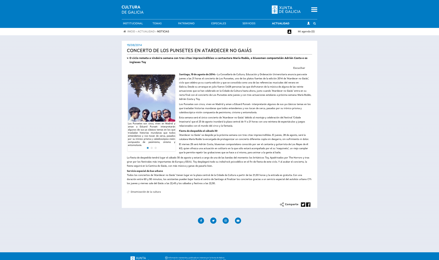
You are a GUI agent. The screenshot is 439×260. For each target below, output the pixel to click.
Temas (157, 23)
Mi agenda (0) (306, 31)
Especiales (218, 23)
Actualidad (280, 23)
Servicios (248, 23)
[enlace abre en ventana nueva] (303, 204)
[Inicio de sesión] (308, 24)
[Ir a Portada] (133, 11)
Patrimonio (186, 23)
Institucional (133, 23)
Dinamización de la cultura (146, 192)
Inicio (131, 31)
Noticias (163, 31)
